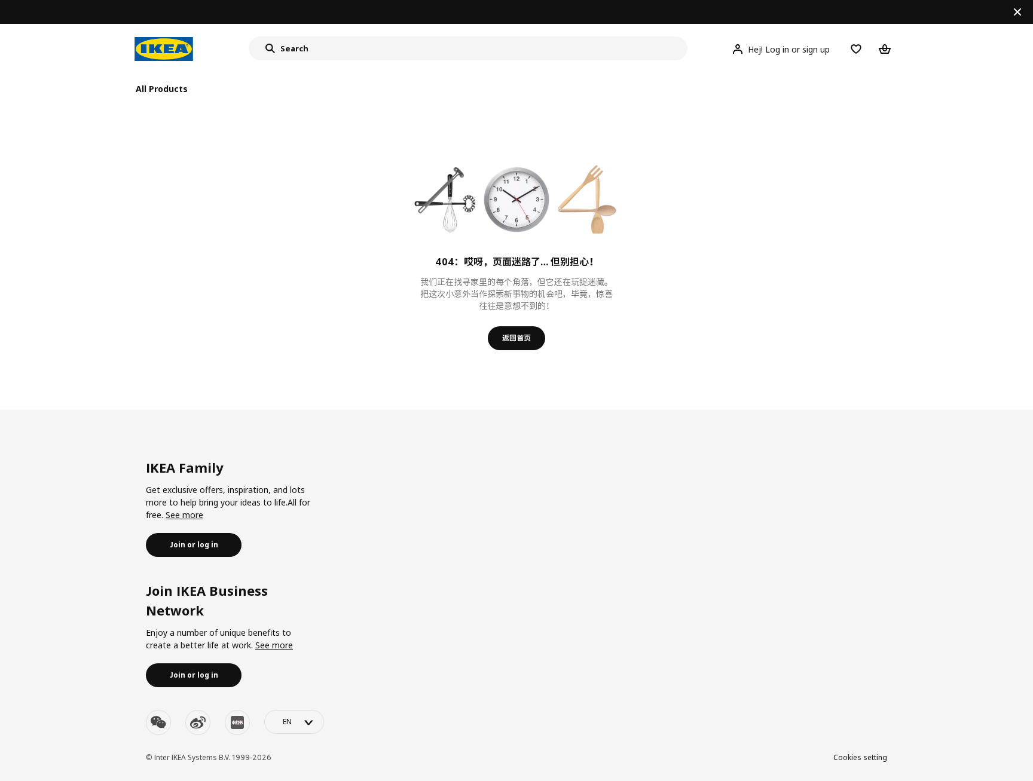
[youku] (237, 722)
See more (184, 514)
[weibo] (197, 722)
